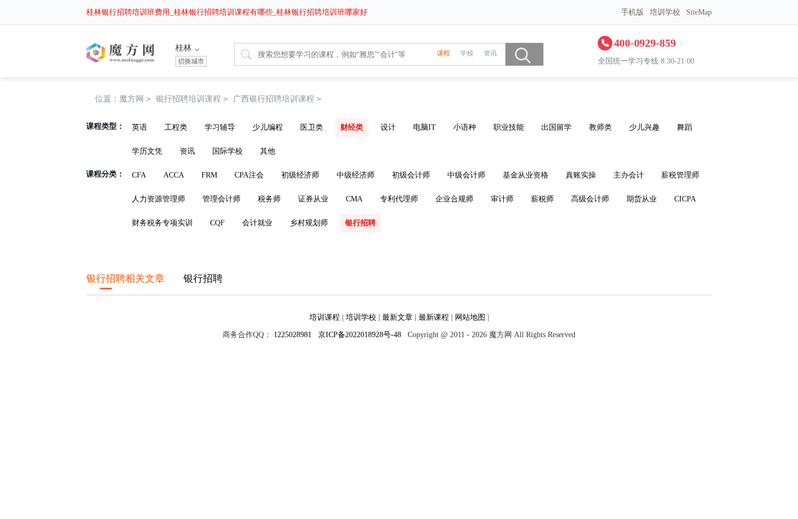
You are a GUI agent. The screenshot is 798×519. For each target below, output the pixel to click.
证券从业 (313, 199)
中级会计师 (466, 175)
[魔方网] (120, 60)
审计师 (502, 199)
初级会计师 (411, 175)
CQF (217, 223)
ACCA (173, 175)
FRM (209, 175)
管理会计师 (221, 199)
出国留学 (556, 127)
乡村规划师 (309, 223)
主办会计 (628, 175)
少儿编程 (267, 127)
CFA (139, 175)
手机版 (632, 12)
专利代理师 (399, 199)
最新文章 (397, 317)
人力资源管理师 (158, 199)
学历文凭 (147, 151)
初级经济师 (300, 175)
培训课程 (324, 317)
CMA (354, 199)
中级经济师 (356, 175)
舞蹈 (684, 127)
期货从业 (641, 199)
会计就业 (257, 223)
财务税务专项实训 (162, 223)
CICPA (685, 199)
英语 (139, 127)
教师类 (600, 127)
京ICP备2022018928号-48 (359, 335)
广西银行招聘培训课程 (277, 98)
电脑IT (424, 127)
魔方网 (131, 98)
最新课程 (434, 317)
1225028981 (293, 335)
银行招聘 (360, 223)
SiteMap (699, 12)
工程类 (175, 127)
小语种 (464, 127)
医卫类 (311, 127)
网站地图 (470, 317)
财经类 (351, 127)
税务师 (269, 199)
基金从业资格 (525, 175)
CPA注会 (249, 175)
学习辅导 (220, 127)
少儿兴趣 (644, 127)
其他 (267, 151)
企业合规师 (454, 199)
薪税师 (542, 199)
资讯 (187, 151)
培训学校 (665, 12)
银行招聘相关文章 (125, 278)
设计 (388, 127)
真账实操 (581, 175)
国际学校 (227, 151)
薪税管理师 (680, 175)
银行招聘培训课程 (188, 98)
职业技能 (508, 127)
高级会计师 (590, 199)
